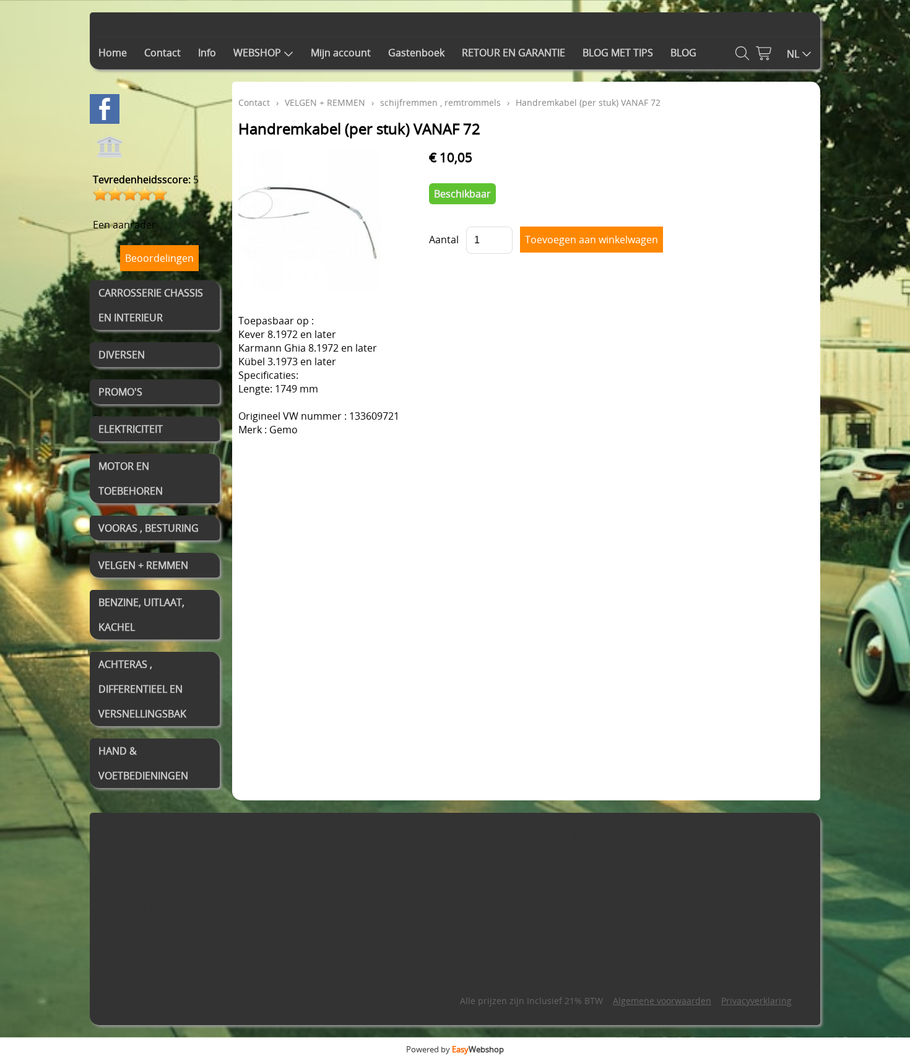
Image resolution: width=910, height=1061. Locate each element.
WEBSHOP (257, 52)
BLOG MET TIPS (618, 52)
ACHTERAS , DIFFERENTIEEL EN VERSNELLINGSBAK (142, 689)
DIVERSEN (121, 355)
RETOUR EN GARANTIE (513, 52)
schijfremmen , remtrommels (440, 102)
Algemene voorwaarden (662, 1001)
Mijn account (341, 52)
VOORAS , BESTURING (148, 528)
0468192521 (142, 972)
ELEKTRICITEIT (130, 429)
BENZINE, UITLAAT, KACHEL (141, 614)
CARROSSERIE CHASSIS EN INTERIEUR (150, 305)
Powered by (455, 1049)
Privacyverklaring (756, 1001)
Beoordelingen (159, 258)
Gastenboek (416, 52)
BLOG (683, 52)
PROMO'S (120, 392)
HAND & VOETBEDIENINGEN (143, 763)
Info (207, 52)
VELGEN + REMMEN (143, 565)
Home (112, 52)
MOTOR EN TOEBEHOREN (130, 478)
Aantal (444, 239)
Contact (162, 52)
